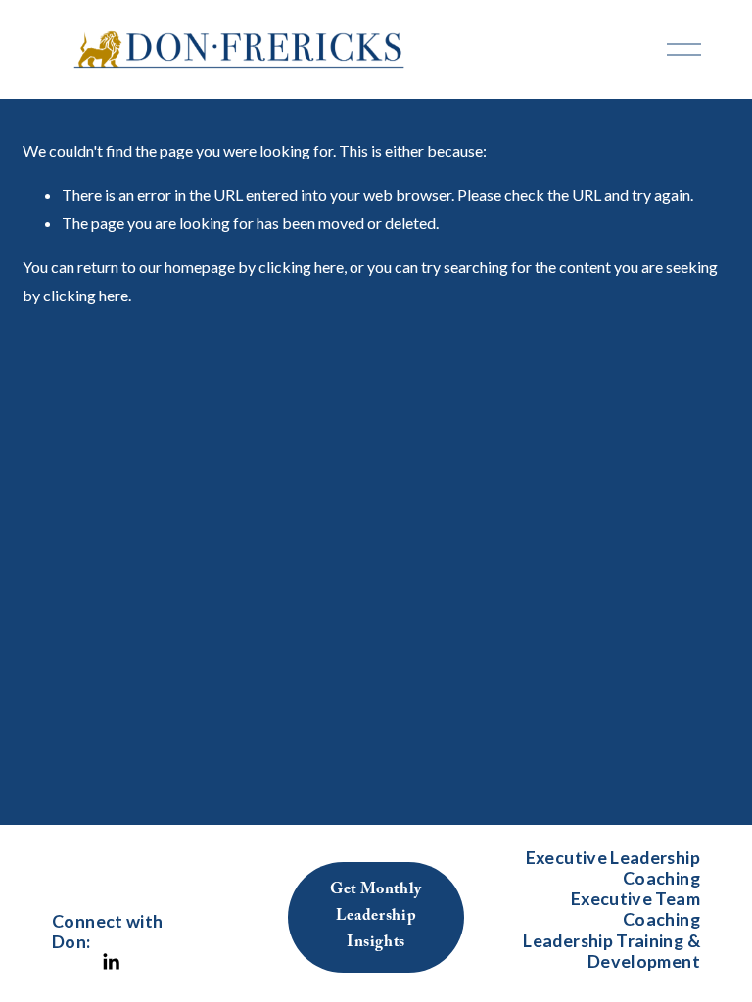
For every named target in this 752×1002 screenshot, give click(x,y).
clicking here (301, 266)
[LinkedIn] (110, 962)
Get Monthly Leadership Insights (376, 917)
